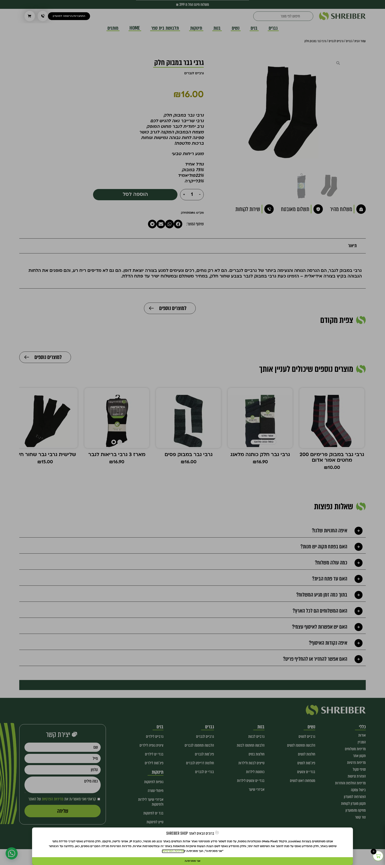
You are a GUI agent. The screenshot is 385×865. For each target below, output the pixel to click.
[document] (192, 432)
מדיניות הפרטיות (173, 851)
